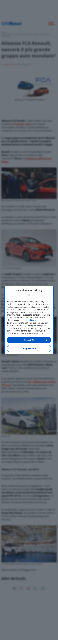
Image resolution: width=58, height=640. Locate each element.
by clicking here (32, 320)
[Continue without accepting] (29, 295)
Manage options (29, 348)
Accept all (29, 340)
